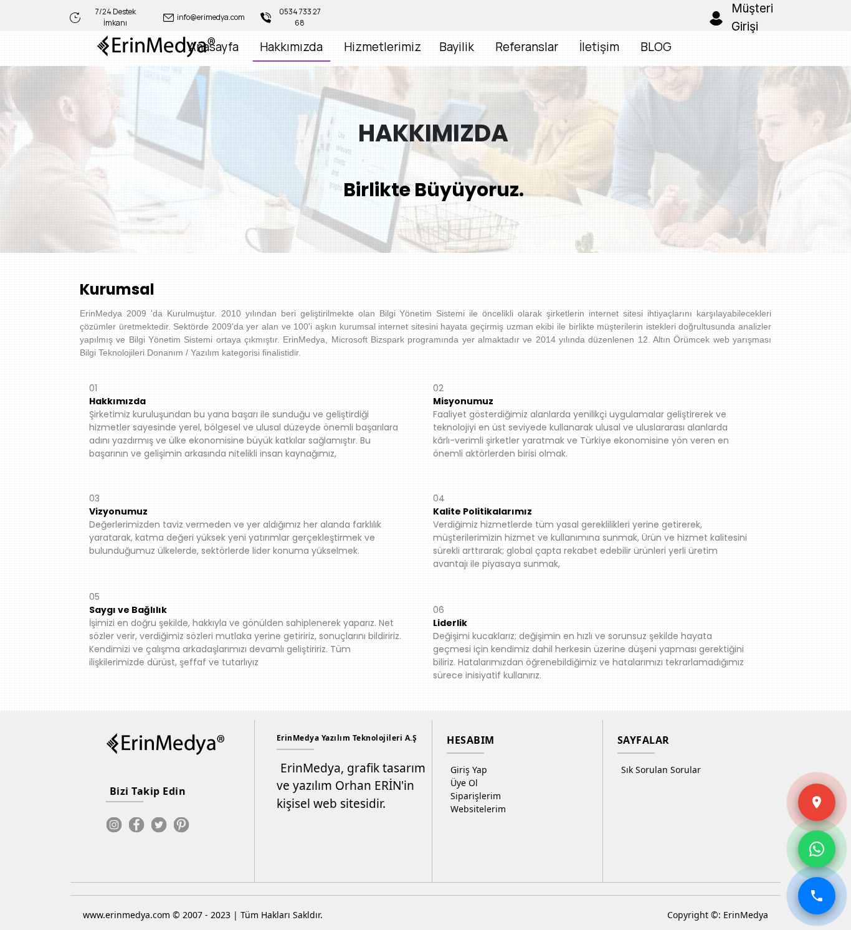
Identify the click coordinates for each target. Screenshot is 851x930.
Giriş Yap (468, 770)
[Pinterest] (181, 824)
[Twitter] (159, 824)
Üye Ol (464, 783)
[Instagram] (114, 824)
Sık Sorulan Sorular (661, 770)
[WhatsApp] (816, 849)
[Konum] (816, 802)
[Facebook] (136, 824)
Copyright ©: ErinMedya (717, 915)
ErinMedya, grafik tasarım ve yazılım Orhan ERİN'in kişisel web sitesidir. (351, 786)
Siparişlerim (475, 796)
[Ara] (816, 895)
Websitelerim (478, 809)
